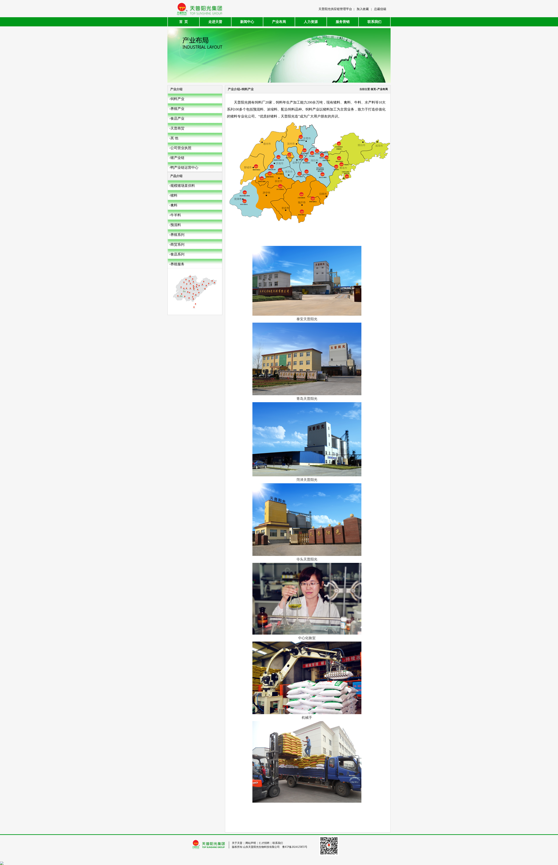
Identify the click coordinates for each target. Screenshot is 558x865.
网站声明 (250, 843)
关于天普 (237, 843)
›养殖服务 (176, 264)
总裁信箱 (380, 9)
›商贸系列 (176, 244)
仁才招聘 (264, 843)
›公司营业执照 (180, 148)
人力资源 (311, 22)
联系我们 (374, 22)
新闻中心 (247, 22)
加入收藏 (363, 9)
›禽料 (173, 205)
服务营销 (343, 22)
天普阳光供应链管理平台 (335, 9)
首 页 (183, 22)
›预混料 (175, 225)
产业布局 (279, 22)
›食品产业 (176, 118)
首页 (373, 89)
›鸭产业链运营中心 (183, 167)
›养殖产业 (176, 109)
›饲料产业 (176, 99)
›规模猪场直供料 (182, 185)
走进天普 (215, 22)
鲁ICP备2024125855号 (294, 846)
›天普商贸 (176, 128)
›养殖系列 (176, 235)
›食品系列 (176, 254)
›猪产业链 (176, 158)
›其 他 (173, 138)
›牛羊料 (175, 215)
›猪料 (173, 195)
